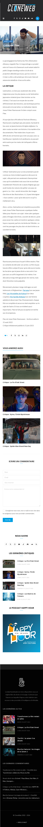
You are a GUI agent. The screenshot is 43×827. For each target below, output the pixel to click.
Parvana (26, 290)
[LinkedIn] (36, 48)
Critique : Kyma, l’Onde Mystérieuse (16, 414)
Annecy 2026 (8, 41)
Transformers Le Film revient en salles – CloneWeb (18, 770)
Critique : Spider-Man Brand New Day (17, 446)
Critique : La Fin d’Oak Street (13, 382)
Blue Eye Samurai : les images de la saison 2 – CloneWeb (20, 795)
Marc (8, 49)
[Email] (33, 48)
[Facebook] (27, 48)
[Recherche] (37, 18)
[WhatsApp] (27, 50)
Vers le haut (22, 822)
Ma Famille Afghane (17, 297)
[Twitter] (30, 48)
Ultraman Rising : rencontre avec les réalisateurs (23, 798)
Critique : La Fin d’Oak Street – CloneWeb (15, 787)
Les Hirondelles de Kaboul (17, 293)
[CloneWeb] (21, 7)
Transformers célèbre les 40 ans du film (16, 773)
